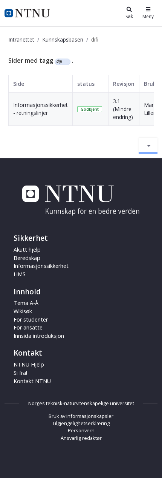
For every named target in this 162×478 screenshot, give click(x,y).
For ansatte (28, 327)
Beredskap (27, 257)
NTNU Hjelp (29, 364)
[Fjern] (65, 61)
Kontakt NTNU (32, 381)
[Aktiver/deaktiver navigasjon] (148, 145)
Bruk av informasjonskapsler (81, 416)
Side (18, 83)
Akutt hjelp (27, 249)
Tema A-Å (26, 302)
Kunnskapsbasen (62, 39)
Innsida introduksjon (39, 335)
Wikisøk (23, 311)
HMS (20, 274)
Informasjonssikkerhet (41, 265)
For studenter (31, 319)
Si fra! (20, 372)
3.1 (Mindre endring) (123, 109)
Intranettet (21, 39)
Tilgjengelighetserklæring (81, 423)
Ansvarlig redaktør (81, 438)
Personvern (81, 430)
